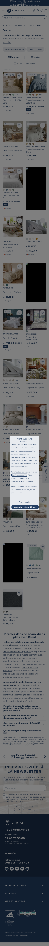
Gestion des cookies (19, 475)
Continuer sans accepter (24, 440)
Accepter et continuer (25, 507)
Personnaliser (25, 502)
